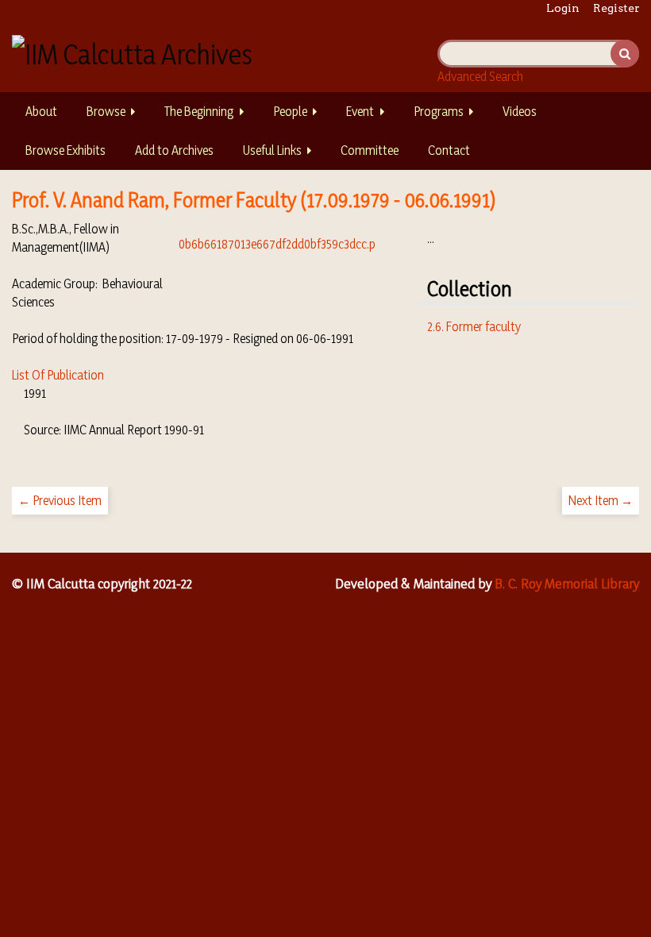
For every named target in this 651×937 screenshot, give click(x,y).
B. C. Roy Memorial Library (567, 583)
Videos (520, 111)
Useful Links (272, 150)
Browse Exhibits (65, 150)
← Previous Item (60, 500)
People (290, 111)
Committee (370, 150)
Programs (439, 111)
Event (360, 111)
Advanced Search (480, 76)
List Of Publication (58, 375)
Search (625, 53)
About (41, 111)
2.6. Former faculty (474, 326)
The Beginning (198, 111)
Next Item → (600, 500)
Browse (106, 111)
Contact (449, 150)
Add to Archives (174, 150)
